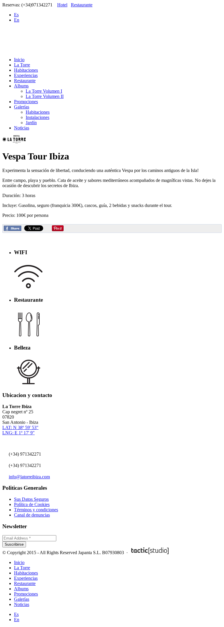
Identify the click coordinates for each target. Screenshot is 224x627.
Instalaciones (37, 117)
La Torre (22, 64)
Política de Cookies (32, 504)
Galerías (21, 106)
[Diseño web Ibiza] (150, 552)
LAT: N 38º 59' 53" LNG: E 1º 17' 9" (20, 430)
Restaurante (81, 4)
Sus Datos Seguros (31, 499)
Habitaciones (26, 70)
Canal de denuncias (32, 514)
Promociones (26, 101)
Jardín (31, 122)
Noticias (21, 127)
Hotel (62, 4)
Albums (21, 85)
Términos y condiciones (36, 509)
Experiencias (26, 75)
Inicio (19, 59)
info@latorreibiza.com (29, 476)
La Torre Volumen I (44, 91)
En (16, 19)
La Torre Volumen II (45, 96)
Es (16, 14)
